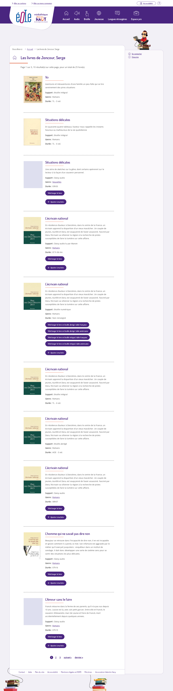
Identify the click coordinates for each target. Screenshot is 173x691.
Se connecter (137, 54)
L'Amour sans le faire (58, 599)
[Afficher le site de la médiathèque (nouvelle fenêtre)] (41, 21)
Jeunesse (99, 19)
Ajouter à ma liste (57, 202)
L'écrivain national (56, 218)
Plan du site (39, 672)
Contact (22, 672)
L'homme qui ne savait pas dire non (67, 534)
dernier (79, 657)
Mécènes (88, 672)
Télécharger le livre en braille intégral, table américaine (68, 343)
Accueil (30, 49)
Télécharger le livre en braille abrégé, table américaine (68, 331)
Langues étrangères (117, 19)
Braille (87, 19)
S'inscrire (135, 57)
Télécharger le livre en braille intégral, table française (67, 337)
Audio (77, 19)
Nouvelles (56, 182)
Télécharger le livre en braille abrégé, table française (67, 324)
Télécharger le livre (55, 193)
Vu (47, 77)
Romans (56, 248)
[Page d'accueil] (23, 22)
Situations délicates (57, 120)
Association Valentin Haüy (105, 672)
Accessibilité (52, 672)
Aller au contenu (20, 3)
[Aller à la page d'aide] (159, 3)
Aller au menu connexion (42, 3)
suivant (68, 657)
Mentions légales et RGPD (71, 672)
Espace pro (136, 19)
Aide (30, 672)
